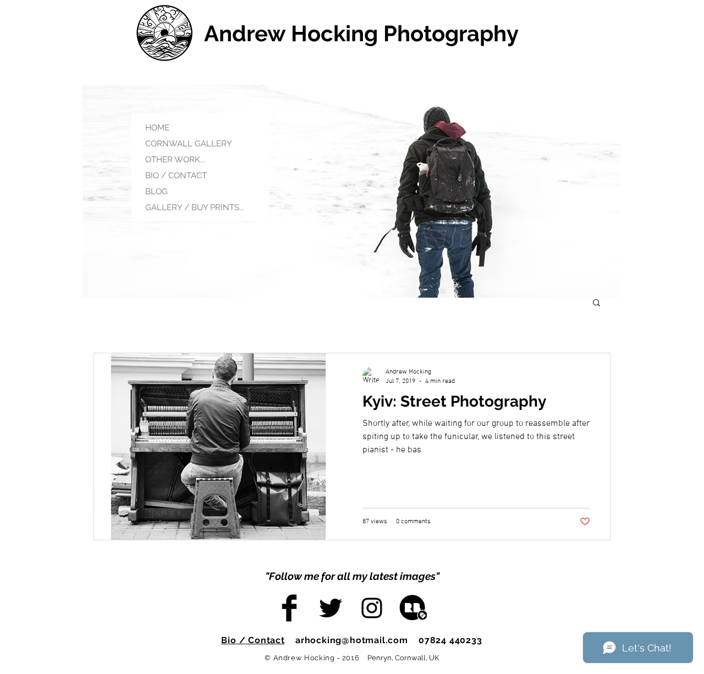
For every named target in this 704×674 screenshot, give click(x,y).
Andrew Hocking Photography (361, 33)
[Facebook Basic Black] (289, 608)
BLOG (156, 191)
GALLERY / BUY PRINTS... (194, 207)
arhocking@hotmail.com (351, 640)
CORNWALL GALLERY (188, 144)
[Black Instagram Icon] (372, 608)
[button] (596, 303)
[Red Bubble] (413, 608)
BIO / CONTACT (176, 175)
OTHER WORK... (175, 160)
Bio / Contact (252, 640)
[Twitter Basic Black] (330, 608)
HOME (157, 128)
